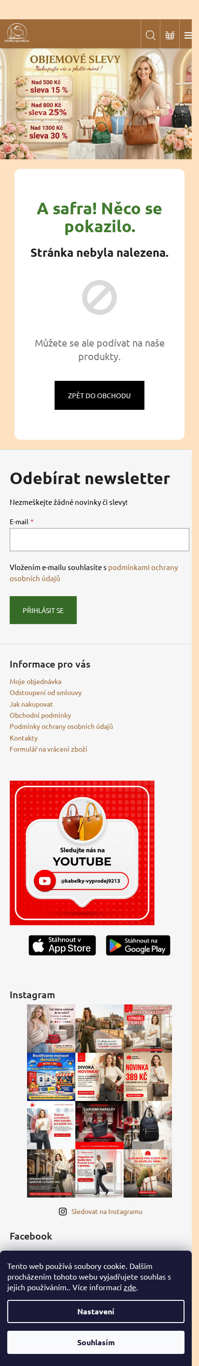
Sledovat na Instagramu (106, 1211)
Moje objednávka (35, 681)
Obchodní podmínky (40, 715)
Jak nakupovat (31, 703)
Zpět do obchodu (99, 395)
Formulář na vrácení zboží (48, 748)
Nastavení (95, 1311)
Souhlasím (96, 1342)
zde (130, 1287)
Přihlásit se (43, 610)
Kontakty (24, 737)
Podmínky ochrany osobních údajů (61, 726)
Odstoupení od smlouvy (46, 692)
